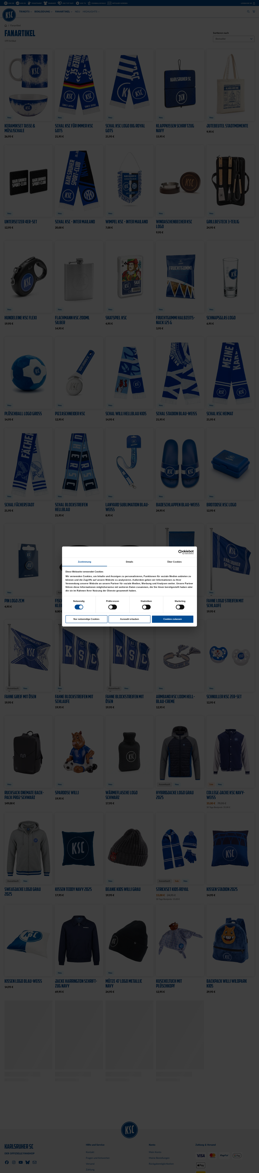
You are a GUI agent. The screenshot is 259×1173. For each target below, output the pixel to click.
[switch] (112, 607)
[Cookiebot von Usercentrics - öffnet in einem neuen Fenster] (180, 552)
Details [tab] (129, 561)
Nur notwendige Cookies (86, 619)
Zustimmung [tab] (84, 561)
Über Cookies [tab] (174, 561)
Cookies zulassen (172, 619)
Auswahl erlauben (129, 619)
